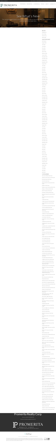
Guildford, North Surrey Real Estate (48, 259)
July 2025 (43, 65)
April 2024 (44, 91)
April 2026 (44, 49)
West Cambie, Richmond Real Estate (48, 386)
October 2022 (44, 121)
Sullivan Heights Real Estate (46, 368)
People (42, 4)
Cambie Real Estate (45, 199)
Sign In (2, 0)
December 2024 (44, 77)
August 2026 (44, 42)
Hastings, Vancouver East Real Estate (48, 265)
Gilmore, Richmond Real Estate (47, 251)
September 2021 (44, 142)
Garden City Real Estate (46, 249)
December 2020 (44, 158)
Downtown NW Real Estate (46, 227)
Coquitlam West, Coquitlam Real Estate (48, 225)
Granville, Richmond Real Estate (47, 257)
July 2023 (43, 105)
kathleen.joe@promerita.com (30, 419)
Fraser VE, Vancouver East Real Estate (48, 247)
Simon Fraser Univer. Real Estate (47, 340)
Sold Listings (44, 37)
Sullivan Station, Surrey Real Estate (48, 370)
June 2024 (44, 88)
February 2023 (44, 114)
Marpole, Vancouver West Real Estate (48, 280)
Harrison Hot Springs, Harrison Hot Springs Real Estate (48, 263)
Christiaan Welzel (24, 436)
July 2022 (43, 126)
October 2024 (44, 81)
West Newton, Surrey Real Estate (47, 394)
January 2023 (44, 116)
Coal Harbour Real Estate (46, 217)
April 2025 (44, 70)
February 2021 (44, 154)
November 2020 (44, 159)
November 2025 (44, 58)
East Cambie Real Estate (46, 238)
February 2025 (44, 74)
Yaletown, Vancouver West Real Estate (48, 407)
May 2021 (43, 149)
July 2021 (43, 145)
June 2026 (44, 46)
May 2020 (43, 170)
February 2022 (44, 135)
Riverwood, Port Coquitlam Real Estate (48, 334)
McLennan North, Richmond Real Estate (48, 284)
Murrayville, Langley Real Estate (47, 296)
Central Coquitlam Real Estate (47, 207)
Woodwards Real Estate (46, 404)
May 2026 (43, 48)
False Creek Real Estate (46, 246)
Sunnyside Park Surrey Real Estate (47, 372)
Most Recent (44, 41)
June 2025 (44, 67)
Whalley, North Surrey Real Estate (47, 399)
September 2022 (44, 123)
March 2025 (44, 72)
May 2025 (43, 69)
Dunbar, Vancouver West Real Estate (48, 236)
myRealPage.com (28, 434)
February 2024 (44, 95)
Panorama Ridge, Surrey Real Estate (48, 307)
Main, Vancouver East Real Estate (47, 277)
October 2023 (44, 100)
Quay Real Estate (45, 318)
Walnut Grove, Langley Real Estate (47, 384)
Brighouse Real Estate (45, 185)
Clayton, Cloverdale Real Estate (47, 215)
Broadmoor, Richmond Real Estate (47, 192)
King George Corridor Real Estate (47, 269)
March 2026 (44, 51)
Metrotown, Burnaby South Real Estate (48, 287)
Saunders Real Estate (45, 336)
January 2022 (44, 137)
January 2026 (44, 55)
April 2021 (44, 151)
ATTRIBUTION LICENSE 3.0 (34, 436)
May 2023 (43, 109)
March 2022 (44, 133)
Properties (23, 4)
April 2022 (44, 131)
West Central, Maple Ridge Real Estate (48, 388)
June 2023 (44, 107)
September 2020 (44, 163)
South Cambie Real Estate (46, 345)
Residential (29, 4)
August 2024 (44, 84)
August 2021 (44, 144)
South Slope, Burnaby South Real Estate (48, 358)
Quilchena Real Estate (45, 325)
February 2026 (44, 53)
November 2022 (44, 119)
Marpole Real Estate (45, 278)
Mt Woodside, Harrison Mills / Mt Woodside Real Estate (47, 294)
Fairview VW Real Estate (46, 241)
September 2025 (44, 62)
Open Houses (44, 35)
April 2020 (44, 172)
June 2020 (44, 168)
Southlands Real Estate (46, 364)
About (47, 4)
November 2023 (44, 98)
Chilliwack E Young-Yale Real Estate (48, 213)
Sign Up (5, 0)
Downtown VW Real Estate (46, 232)
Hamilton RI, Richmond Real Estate (47, 261)
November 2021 (44, 140)
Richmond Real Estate (45, 332)
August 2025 (44, 63)
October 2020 (44, 161)
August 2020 (44, 165)
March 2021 (44, 152)
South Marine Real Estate (46, 352)
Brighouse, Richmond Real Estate (47, 188)
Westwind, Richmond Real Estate (47, 396)
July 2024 (43, 86)
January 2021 (44, 156)
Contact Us (52, 4)
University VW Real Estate (46, 374)
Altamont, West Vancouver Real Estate (48, 177)
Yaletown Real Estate (45, 405)
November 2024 (44, 79)
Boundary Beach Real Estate (46, 179)
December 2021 (44, 138)
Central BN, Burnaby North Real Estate (48, 205)
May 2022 (43, 130)
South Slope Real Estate (46, 356)
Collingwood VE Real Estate (46, 221)
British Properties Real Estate (47, 190)
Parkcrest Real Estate (45, 309)
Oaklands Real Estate (45, 303)
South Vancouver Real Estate (47, 360)
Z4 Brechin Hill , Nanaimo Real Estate (48, 409)
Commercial (36, 4)
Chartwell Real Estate (45, 211)
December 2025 (44, 56)
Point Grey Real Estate (46, 311)
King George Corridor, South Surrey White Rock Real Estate (48, 272)
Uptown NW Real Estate (46, 381)
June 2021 (44, 147)
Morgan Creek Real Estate (46, 289)
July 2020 (43, 166)
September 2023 (44, 102)
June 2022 (44, 128)
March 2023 (44, 112)
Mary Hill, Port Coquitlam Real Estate (48, 282)
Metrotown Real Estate (46, 285)
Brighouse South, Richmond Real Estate (48, 187)
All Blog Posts (44, 32)
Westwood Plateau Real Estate (47, 397)
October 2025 (44, 60)
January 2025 (44, 76)
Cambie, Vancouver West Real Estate (48, 201)
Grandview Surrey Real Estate (47, 253)
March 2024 (44, 93)
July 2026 (43, 44)
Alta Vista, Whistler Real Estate (47, 175)
